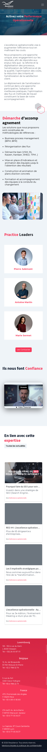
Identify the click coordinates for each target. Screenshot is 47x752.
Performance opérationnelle (17, 498)
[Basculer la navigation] (42, 4)
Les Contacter (23, 349)
